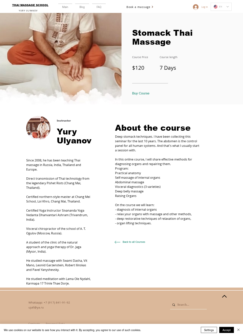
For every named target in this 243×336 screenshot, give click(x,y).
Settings (209, 330)
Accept (226, 330)
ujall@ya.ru (36, 307)
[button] (99, 5)
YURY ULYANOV (28, 10)
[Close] (238, 330)
